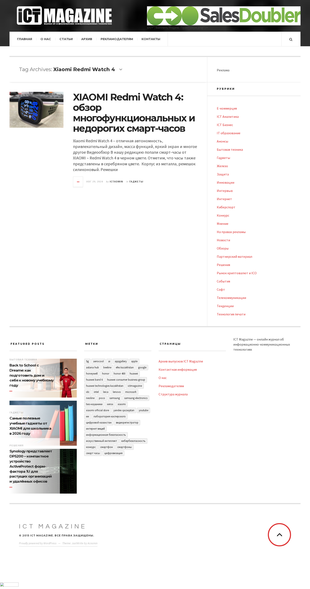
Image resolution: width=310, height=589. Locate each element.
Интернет (224, 199)
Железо (222, 166)
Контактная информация (178, 369)
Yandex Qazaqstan (123, 410)
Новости (223, 240)
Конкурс (223, 215)
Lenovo (117, 392)
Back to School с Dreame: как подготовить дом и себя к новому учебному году (31, 375)
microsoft (130, 392)
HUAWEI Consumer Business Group (126, 379)
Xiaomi (122, 404)
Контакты (151, 39)
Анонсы (222, 141)
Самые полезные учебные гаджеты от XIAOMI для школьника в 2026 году (30, 425)
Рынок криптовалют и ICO (237, 273)
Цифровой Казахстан (99, 422)
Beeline (107, 367)
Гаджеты (136, 181)
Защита (223, 174)
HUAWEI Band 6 (94, 379)
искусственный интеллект (101, 441)
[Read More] (11, 391)
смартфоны (124, 447)
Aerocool (98, 361)
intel (96, 392)
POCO (102, 398)
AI (109, 361)
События (223, 281)
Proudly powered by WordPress (38, 543)
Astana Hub (92, 367)
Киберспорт (226, 207)
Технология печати (231, 314)
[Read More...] (78, 182)
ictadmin (116, 181)
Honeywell (92, 373)
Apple (134, 361)
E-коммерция (227, 108)
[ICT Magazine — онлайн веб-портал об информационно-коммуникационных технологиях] (64, 15)
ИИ (87, 416)
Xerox (110, 404)
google (142, 367)
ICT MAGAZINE (53, 526)
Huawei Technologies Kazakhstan (104, 386)
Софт (221, 289)
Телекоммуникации (231, 298)
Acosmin (92, 543)
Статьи (66, 39)
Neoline (90, 398)
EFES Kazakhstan (125, 367)
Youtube (143, 410)
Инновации (225, 182)
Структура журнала (173, 394)
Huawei (134, 373)
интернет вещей (95, 428)
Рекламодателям (117, 39)
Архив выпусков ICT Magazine (181, 361)
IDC (87, 392)
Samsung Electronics (135, 398)
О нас (45, 39)
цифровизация (113, 453)
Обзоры (223, 248)
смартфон (106, 447)
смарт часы (93, 453)
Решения (223, 265)
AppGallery (121, 361)
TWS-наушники (94, 404)
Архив (86, 39)
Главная (24, 39)
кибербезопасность (133, 441)
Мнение (222, 223)
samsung (114, 398)
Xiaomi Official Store (97, 410)
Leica (105, 392)
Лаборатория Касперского (109, 416)
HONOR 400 (119, 373)
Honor (105, 373)
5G (87, 361)
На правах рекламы (231, 232)
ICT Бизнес (225, 125)
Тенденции (225, 306)
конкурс (91, 447)
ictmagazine (135, 386)
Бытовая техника (230, 149)
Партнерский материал (234, 256)
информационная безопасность (106, 435)
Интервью (225, 191)
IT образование (228, 133)
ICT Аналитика (228, 116)
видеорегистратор (127, 422)
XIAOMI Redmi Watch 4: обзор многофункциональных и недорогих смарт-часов (134, 112)
